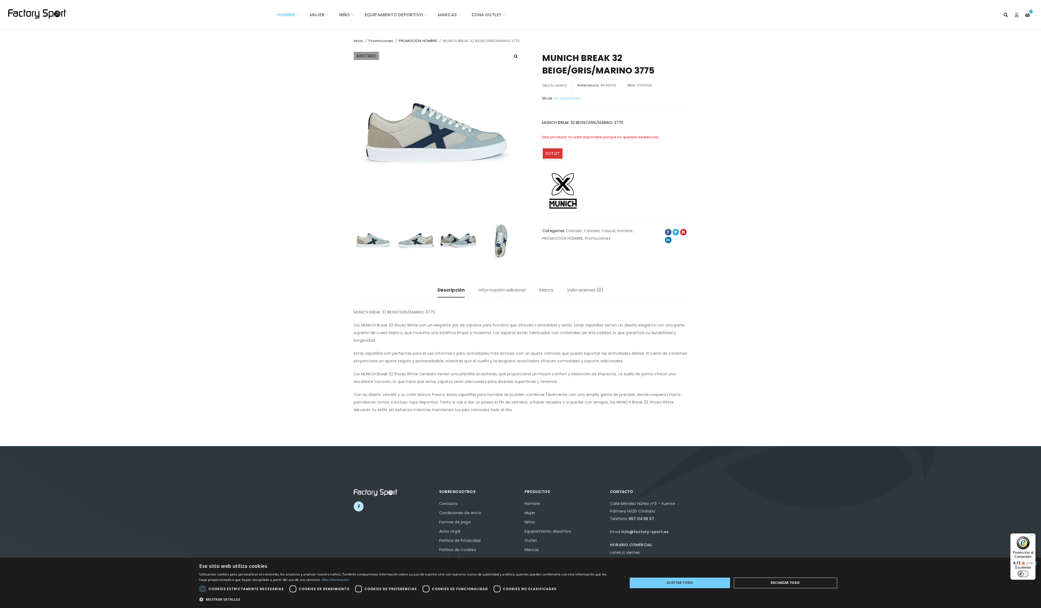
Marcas (532, 549)
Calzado (574, 230)
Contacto (448, 503)
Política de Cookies (457, 549)
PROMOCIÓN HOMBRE (418, 40)
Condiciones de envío (460, 513)
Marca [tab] (546, 290)
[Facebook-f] (359, 506)
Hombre (624, 230)
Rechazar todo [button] (785, 582)
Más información (335, 579)
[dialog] (520, 583)
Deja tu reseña (554, 85)
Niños (530, 522)
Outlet (531, 540)
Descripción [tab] (451, 290)
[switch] (1023, 574)
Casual (608, 230)
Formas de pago (455, 522)
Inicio (358, 40)
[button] (516, 56)
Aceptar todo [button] (680, 582)
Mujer (530, 513)
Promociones (381, 40)
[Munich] (562, 190)
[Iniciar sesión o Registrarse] (1016, 14)
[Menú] (1032, 536)
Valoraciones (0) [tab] (585, 290)
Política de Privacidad (460, 540)
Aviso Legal (449, 531)
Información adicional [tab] (501, 290)
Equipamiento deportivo (548, 531)
